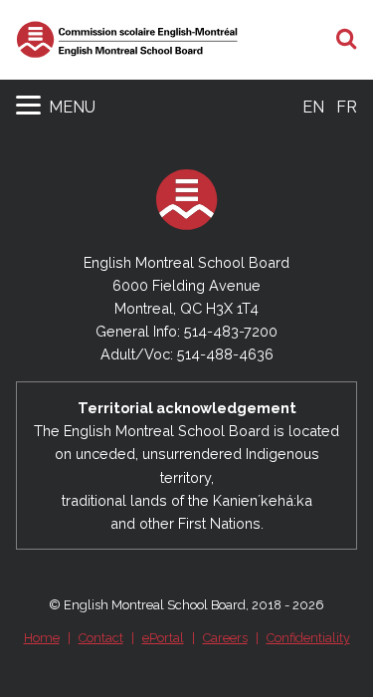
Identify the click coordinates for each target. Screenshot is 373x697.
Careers (225, 637)
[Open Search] (346, 40)
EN (313, 107)
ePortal (163, 637)
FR (346, 107)
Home (42, 637)
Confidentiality (308, 637)
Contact (101, 637)
